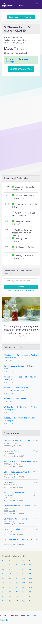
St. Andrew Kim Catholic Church (17, 461)
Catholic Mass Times (15, 6)
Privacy (9, 620)
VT (3, 601)
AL (3, 560)
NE (17, 583)
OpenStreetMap (29, 290)
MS (30, 578)
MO (3, 583)
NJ (3, 587)
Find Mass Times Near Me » (21, 17)
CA (30, 560)
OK (10, 592)
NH (30, 583)
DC (23, 565)
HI (9, 569)
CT (10, 565)
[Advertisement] (21, 99)
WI (30, 601)
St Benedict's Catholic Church (16, 472)
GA (3, 569)
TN (17, 596)
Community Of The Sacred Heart (18, 539)
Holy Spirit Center (11, 482)
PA (23, 592)
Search (21, 287)
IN (30, 569)
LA (23, 574)
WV (23, 601)
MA (10, 578)
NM (10, 587)
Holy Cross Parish (11, 451)
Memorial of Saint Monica (15, 399)
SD (10, 596)
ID (16, 569)
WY (3, 605)
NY (17, 587)
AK (10, 560)
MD (3, 578)
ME (30, 574)
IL (23, 569)
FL (30, 565)
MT (10, 583)
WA (17, 601)
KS (10, 574)
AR (23, 560)
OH (3, 592)
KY (17, 574)
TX (23, 596)
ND (30, 587)
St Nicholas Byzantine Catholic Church (17, 507)
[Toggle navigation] (37, 4)
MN (23, 578)
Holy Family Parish (12, 529)
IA (2, 574)
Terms (2, 620)
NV (23, 583)
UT (30, 596)
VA (10, 601)
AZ (17, 560)
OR (17, 592)
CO (3, 565)
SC (3, 596)
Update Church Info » (21, 69)
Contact (35, 615)
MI (16, 578)
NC (23, 587)
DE (17, 565)
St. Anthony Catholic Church (16, 519)
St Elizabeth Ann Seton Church (17, 441)
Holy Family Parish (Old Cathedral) (14, 493)
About (28, 615)
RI (30, 592)
